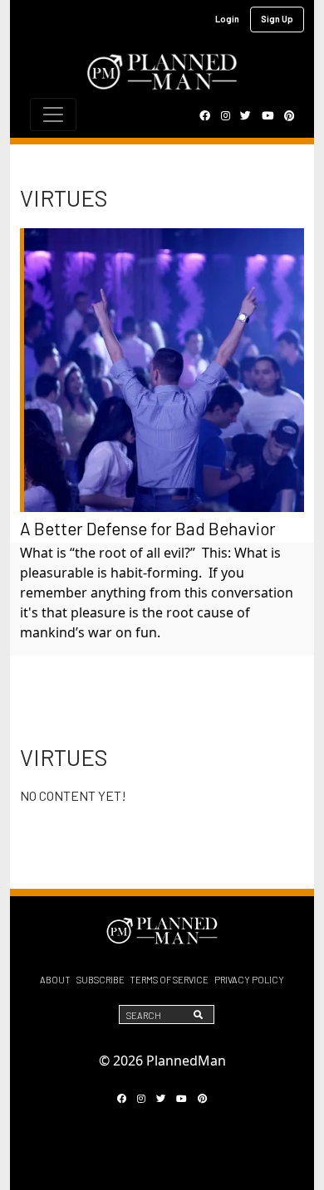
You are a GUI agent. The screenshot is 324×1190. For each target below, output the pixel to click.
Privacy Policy (249, 979)
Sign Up (277, 18)
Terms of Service (169, 979)
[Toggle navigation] (53, 114)
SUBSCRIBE (100, 979)
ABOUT (55, 979)
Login (227, 18)
